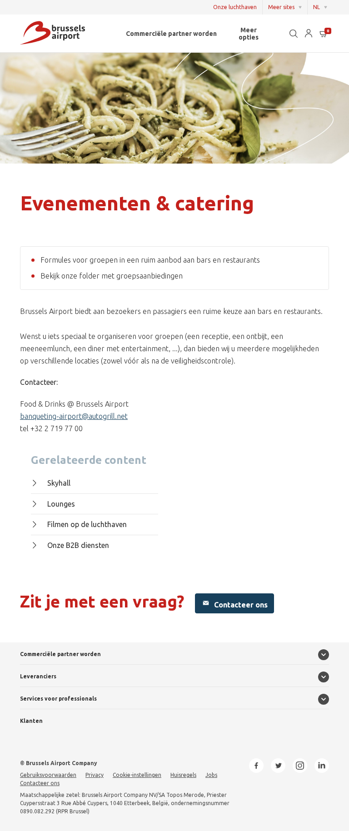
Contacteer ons (240, 605)
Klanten (31, 721)
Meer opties (249, 33)
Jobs (211, 775)
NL (316, 7)
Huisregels (183, 775)
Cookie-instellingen (137, 775)
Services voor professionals (58, 699)
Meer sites (281, 7)
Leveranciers (38, 676)
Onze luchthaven (235, 7)
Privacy (94, 775)
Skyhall (58, 483)
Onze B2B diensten (78, 545)
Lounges (61, 504)
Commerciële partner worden (171, 33)
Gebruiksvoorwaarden (48, 775)
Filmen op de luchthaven (87, 524)
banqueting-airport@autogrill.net (74, 416)
